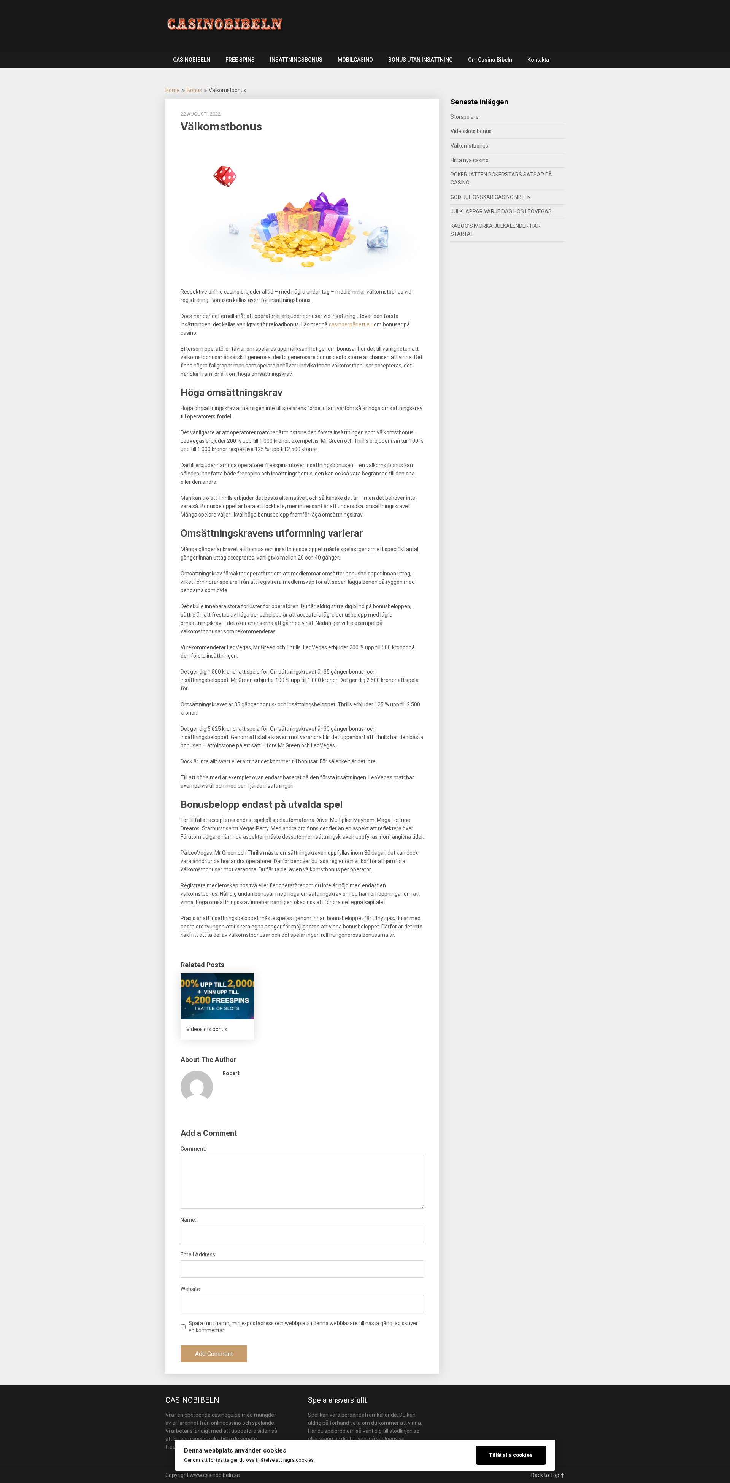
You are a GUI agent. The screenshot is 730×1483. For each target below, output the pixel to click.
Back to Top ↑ (548, 1475)
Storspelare (465, 117)
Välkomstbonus (469, 146)
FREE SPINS (240, 60)
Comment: (193, 1149)
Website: (191, 1289)
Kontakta (538, 60)
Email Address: (198, 1254)
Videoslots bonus (471, 131)
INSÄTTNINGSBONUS (296, 60)
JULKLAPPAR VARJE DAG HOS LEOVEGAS (501, 211)
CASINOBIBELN (191, 60)
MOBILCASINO (355, 60)
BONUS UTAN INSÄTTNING (420, 60)
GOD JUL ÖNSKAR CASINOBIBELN (491, 197)
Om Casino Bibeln (490, 60)
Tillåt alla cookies (511, 1455)
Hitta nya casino (470, 160)
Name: (188, 1220)
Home (172, 90)
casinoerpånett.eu (351, 324)
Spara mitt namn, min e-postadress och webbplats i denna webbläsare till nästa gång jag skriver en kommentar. (303, 1326)
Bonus (194, 90)
